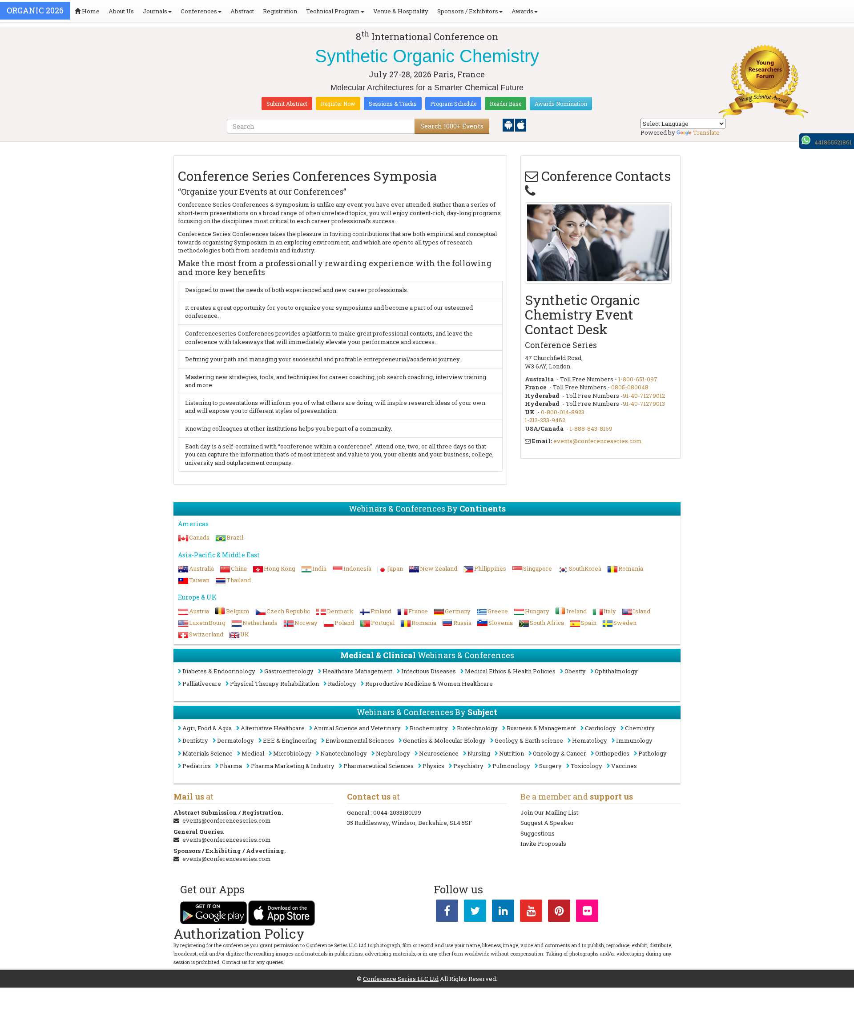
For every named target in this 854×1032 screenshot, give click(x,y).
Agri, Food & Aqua (207, 728)
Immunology (634, 740)
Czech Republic (288, 611)
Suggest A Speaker (547, 823)
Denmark (340, 611)
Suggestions (537, 833)
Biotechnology (477, 728)
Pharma (231, 766)
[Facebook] (447, 912)
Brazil (234, 537)
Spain (588, 623)
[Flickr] (587, 912)
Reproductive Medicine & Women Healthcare (429, 684)
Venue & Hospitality (400, 11)
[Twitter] (475, 912)
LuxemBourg (207, 623)
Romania (630, 568)
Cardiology (600, 728)
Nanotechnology (343, 753)
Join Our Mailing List (549, 812)
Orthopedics (612, 753)
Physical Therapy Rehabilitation (274, 684)
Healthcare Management (357, 671)
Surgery (550, 766)
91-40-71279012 (644, 396)
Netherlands (260, 623)
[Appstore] (520, 124)
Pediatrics (196, 766)
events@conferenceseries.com (597, 441)
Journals (155, 11)
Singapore (537, 568)
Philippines (490, 568)
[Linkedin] (503, 912)
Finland (381, 611)
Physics (433, 766)
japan (395, 568)
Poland (344, 623)
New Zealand (438, 568)
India (319, 568)
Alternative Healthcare (273, 728)
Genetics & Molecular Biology (444, 740)
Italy (610, 611)
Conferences (199, 11)
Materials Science (207, 753)
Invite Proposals (543, 844)
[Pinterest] (559, 912)
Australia (201, 568)
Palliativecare (201, 684)
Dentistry (195, 740)
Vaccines (624, 766)
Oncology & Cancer (559, 753)
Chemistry (640, 728)
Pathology (652, 753)
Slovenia (500, 623)
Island (641, 611)
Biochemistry (429, 728)
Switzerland (206, 634)
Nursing (478, 753)
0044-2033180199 (397, 812)
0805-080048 (630, 387)
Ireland (576, 611)
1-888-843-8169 (591, 428)
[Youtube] (531, 912)
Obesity (575, 671)
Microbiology (292, 753)
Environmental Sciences (360, 740)
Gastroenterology (289, 671)
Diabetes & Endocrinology (218, 671)
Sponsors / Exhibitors (467, 11)
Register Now (338, 103)
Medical (253, 753)
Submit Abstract (286, 103)
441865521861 (833, 142)
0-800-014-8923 (562, 412)
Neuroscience (439, 753)
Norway (306, 623)
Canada (199, 537)
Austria (199, 611)
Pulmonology (511, 766)
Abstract (242, 11)
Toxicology (586, 766)
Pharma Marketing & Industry (292, 766)
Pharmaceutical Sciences (378, 766)
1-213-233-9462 (545, 420)
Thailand (238, 580)
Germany (458, 611)
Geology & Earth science (529, 740)
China (239, 568)
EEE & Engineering (290, 740)
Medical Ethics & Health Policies (510, 671)
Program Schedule (453, 103)
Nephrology (393, 753)
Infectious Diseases (428, 671)
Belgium (238, 611)
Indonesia (357, 568)
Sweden (624, 623)
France (418, 611)
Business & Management (541, 728)
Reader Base (505, 103)
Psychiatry (468, 766)
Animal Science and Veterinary (357, 728)
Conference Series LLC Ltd (401, 979)
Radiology (342, 684)
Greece (497, 611)
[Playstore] (509, 124)
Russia (462, 623)
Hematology (589, 740)
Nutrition (511, 753)
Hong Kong (279, 568)
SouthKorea (585, 568)
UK (244, 634)
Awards (522, 11)
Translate (706, 132)
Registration (280, 11)
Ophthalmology (616, 671)
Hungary (537, 611)
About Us (121, 11)
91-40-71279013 (644, 404)
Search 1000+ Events (451, 126)
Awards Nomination (561, 103)
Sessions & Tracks (393, 103)
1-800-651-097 (637, 379)
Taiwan (199, 580)
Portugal (383, 623)
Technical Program (333, 11)
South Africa (547, 623)
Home (90, 11)
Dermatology (235, 740)
